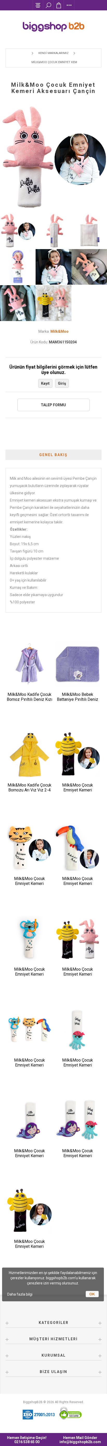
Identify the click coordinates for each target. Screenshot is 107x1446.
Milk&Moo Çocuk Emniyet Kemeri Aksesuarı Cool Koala (29, 974)
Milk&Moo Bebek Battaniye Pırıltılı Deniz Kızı (77, 699)
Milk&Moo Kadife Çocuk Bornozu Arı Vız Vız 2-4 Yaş (29, 790)
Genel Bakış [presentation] (53, 455)
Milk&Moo (59, 331)
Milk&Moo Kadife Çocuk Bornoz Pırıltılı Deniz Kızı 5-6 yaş (29, 699)
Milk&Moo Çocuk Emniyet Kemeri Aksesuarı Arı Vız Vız (77, 790)
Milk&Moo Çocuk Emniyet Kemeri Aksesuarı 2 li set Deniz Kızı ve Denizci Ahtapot (77, 1158)
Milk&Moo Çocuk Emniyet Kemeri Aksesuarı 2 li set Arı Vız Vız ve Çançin (77, 977)
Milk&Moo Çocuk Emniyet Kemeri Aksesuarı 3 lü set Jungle (29, 1067)
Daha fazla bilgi (19, 1294)
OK (92, 1294)
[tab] (53, 455)
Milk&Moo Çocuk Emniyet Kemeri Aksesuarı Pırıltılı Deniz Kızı (29, 1158)
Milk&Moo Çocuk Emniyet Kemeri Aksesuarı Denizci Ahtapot (77, 1067)
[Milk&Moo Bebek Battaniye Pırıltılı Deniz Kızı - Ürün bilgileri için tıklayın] (77, 664)
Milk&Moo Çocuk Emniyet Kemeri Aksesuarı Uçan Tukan (77, 883)
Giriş (62, 383)
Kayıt (45, 383)
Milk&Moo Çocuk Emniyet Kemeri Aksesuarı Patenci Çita (29, 883)
